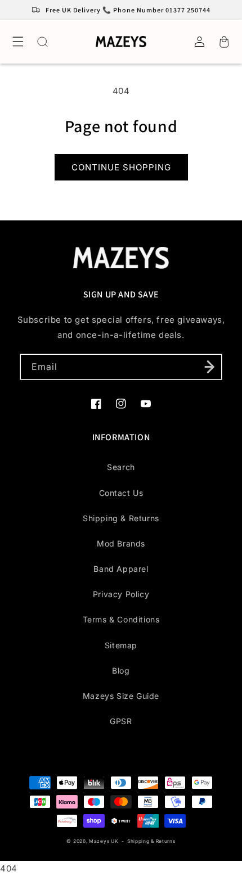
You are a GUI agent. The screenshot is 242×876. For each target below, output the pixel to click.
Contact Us (121, 493)
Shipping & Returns (121, 518)
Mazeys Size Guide (121, 696)
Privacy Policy (121, 594)
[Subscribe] (209, 367)
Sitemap (121, 645)
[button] (18, 41)
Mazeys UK (104, 841)
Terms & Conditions (121, 619)
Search (121, 467)
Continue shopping (121, 167)
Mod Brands (121, 543)
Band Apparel (120, 569)
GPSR (121, 721)
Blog (120, 670)
